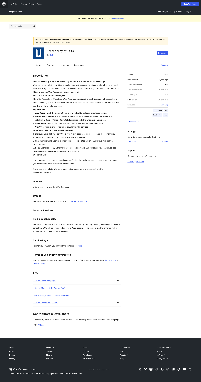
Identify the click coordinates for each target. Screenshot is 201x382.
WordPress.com (164, 348)
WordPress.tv (89, 359)
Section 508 (157, 115)
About (11, 348)
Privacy (12, 359)
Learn (85, 348)
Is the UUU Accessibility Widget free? (49, 288)
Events (122, 351)
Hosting (12, 355)
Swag (123, 359)
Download (162, 53)
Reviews (50, 65)
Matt (159, 351)
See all (165, 141)
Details (38, 65)
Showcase (50, 348)
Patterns (49, 359)
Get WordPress (190, 4)
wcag (165, 115)
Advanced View (134, 121)
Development (80, 65)
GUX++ (52, 55)
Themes (49, 351)
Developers (87, 355)
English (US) (163, 105)
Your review (132, 141)
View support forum (135, 161)
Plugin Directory (15, 12)
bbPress (161, 355)
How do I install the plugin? (44, 281)
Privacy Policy (39, 264)
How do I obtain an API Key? (45, 303)
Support (164, 65)
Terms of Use (110, 260)
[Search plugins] (34, 26)
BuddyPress (162, 359)
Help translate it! (117, 18)
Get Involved (125, 348)
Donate (124, 355)
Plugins (49, 355)
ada (165, 110)
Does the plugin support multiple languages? (51, 295)
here (80, 246)
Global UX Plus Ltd (79, 201)
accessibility (158, 110)
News (11, 351)
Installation (64, 65)
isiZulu (34, 369)
